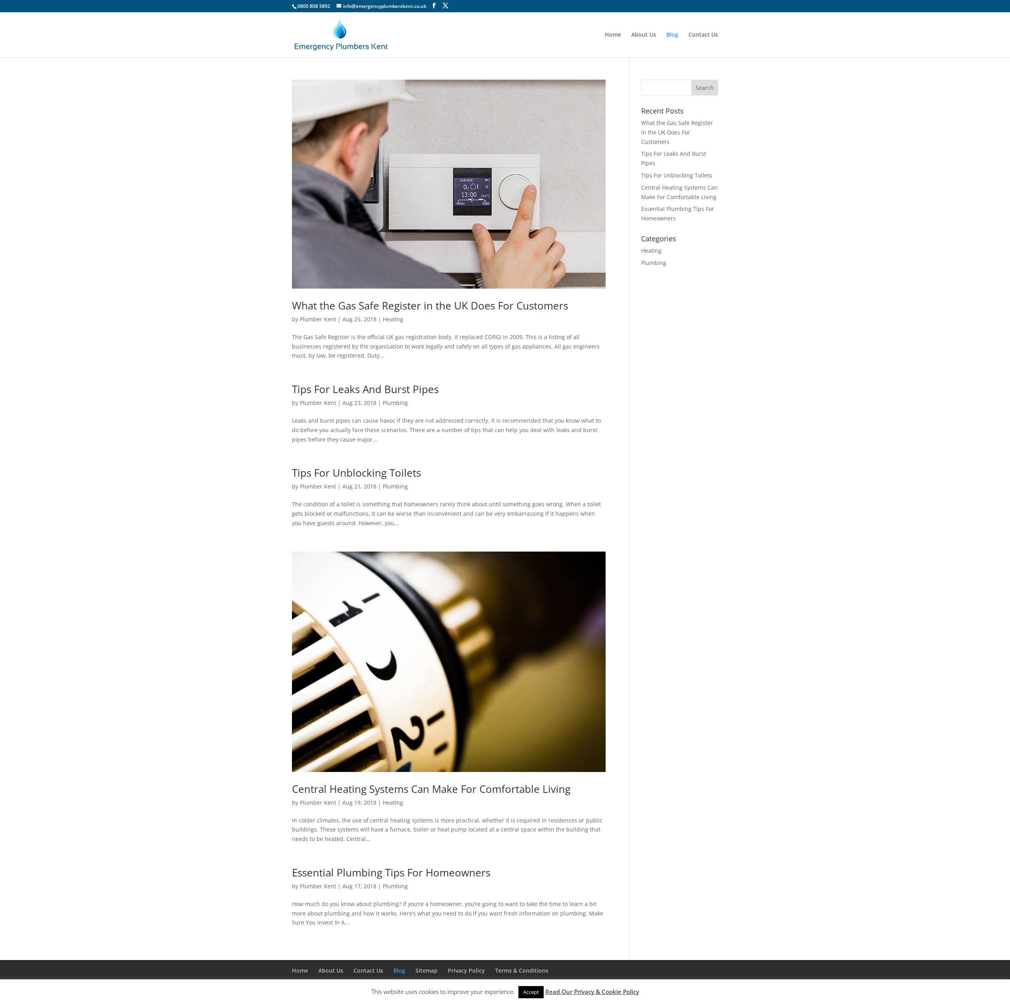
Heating (393, 319)
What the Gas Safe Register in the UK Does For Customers (430, 305)
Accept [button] (531, 992)
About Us (643, 35)
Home (613, 35)
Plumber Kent (318, 319)
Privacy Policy (466, 970)
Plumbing (395, 402)
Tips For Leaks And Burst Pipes (365, 389)
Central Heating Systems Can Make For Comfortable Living (431, 789)
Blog (672, 35)
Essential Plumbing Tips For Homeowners (391, 872)
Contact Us (703, 35)
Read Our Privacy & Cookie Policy (592, 992)
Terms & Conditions (521, 970)
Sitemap (426, 970)
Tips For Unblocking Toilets (356, 473)
